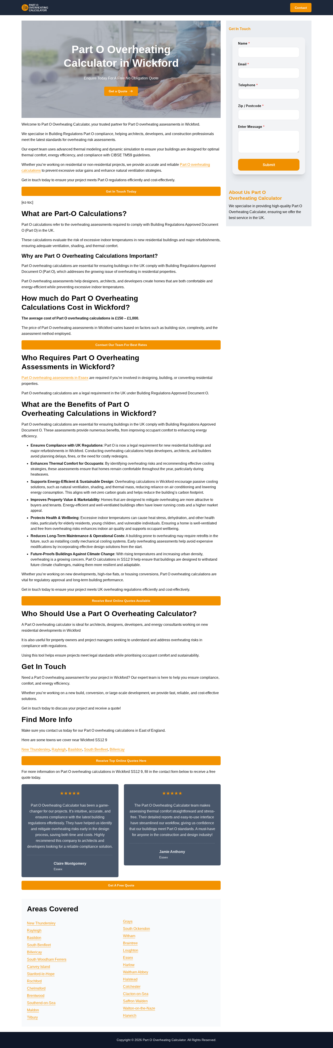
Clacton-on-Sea (135, 994)
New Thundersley (36, 749)
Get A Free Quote (121, 885)
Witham (129, 936)
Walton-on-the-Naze (139, 1008)
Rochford (34, 981)
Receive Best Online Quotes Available (121, 601)
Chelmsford (36, 988)
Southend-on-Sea (41, 1003)
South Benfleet (96, 749)
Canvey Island (38, 967)
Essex (128, 958)
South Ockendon (136, 929)
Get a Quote (118, 91)
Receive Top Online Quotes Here (121, 760)
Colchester (131, 986)
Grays (128, 921)
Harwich (129, 1015)
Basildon (75, 749)
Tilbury (32, 1017)
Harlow (129, 965)
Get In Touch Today (121, 191)
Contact (301, 8)
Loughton (130, 950)
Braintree (130, 943)
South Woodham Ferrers (46, 959)
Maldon (33, 1010)
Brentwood (35, 996)
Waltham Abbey (135, 972)
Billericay (117, 749)
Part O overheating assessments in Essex (55, 378)
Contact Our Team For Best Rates (121, 345)
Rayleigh (59, 749)
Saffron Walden (135, 1001)
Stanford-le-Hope (41, 974)
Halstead (130, 979)
